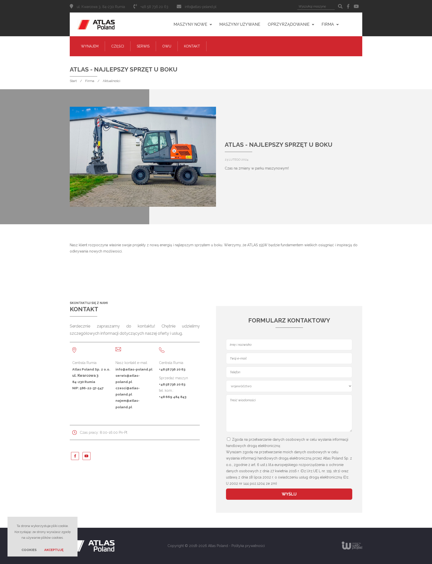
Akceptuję (54, 550)
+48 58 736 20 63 (172, 369)
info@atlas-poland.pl (200, 7)
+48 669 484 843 (172, 397)
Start (73, 81)
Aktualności (111, 81)
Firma (89, 81)
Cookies (29, 550)
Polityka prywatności (248, 546)
